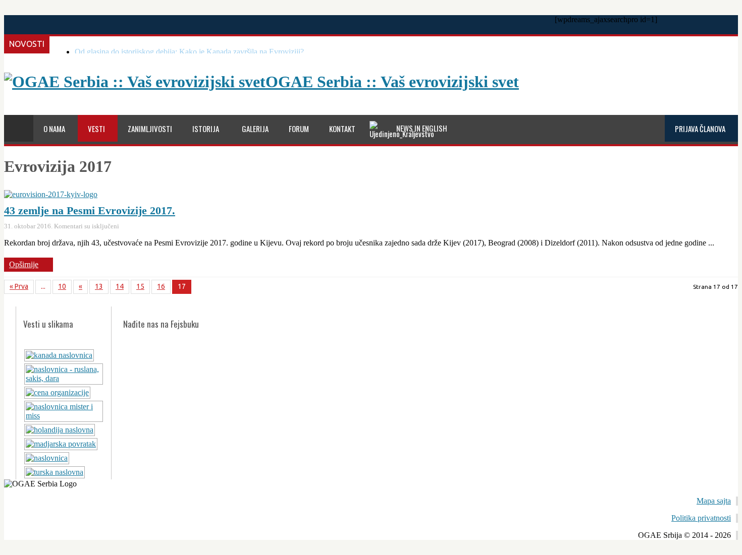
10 (62, 286)
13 (99, 286)
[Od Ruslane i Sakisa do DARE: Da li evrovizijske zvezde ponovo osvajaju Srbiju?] (63, 378)
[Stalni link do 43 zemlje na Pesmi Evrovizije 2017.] (50, 194)
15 (140, 286)
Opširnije (23, 264)
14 (120, 286)
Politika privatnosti (701, 518)
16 (161, 286)
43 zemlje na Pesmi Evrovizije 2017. (89, 210)
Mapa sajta (714, 501)
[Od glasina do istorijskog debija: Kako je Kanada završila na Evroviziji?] (59, 355)
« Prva (19, 286)
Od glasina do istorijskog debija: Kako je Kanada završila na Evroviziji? (189, 51)
